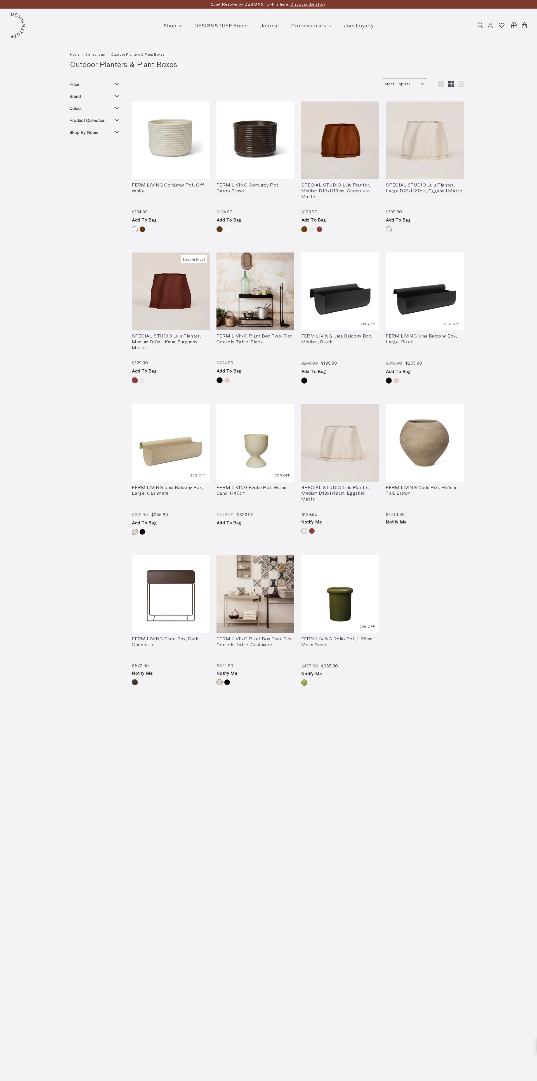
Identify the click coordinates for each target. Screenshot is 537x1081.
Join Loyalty (359, 25)
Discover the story (307, 4)
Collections (95, 54)
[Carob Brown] (142, 229)
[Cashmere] (227, 380)
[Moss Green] (304, 682)
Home (74, 54)
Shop (170, 25)
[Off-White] (135, 229)
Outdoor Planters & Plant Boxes (138, 54)
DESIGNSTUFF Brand (221, 25)
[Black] (219, 380)
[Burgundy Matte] (319, 229)
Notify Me (311, 521)
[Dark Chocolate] (135, 682)
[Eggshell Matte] (312, 229)
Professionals (309, 25)
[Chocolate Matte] (304, 229)
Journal (269, 25)
